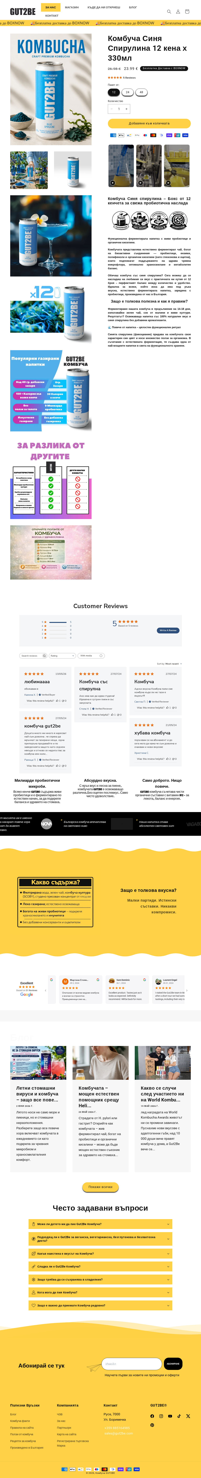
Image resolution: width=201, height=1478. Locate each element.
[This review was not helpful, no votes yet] (63, 701)
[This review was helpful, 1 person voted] (57, 701)
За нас (61, 1421)
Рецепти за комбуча (23, 1441)
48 (141, 92)
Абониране (173, 1364)
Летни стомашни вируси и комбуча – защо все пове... (37, 1094)
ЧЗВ (59, 1414)
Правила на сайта (22, 1427)
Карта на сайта (66, 1434)
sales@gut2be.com (118, 1433)
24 (128, 92)
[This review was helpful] (57, 766)
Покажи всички (101, 1187)
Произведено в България (26, 1447)
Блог (13, 1414)
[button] (169, 11)
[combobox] (62, 656)
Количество (115, 101)
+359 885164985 (117, 1428)
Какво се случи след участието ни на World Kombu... (162, 1094)
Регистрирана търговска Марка (73, 1443)
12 (114, 92)
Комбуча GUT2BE (105, 1473)
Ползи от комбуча (21, 1434)
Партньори (64, 1427)
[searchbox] (30, 655)
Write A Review (168, 630)
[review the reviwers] (48, 980)
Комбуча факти (20, 1421)
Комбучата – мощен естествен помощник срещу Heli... (99, 1096)
